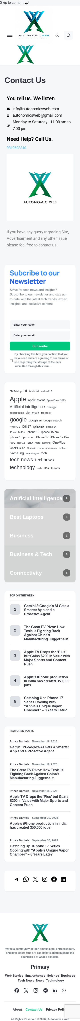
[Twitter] (26, 990)
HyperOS (15, 426)
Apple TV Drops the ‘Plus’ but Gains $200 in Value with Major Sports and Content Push (47, 658)
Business (68, 975)
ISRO (30, 442)
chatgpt (51, 407)
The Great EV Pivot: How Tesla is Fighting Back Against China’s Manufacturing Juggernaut (46, 633)
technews (44, 459)
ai (25, 390)
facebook (46, 412)
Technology (55, 980)
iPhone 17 (42, 437)
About (17, 1009)
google (18, 419)
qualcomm (51, 448)
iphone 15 (33, 432)
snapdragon (32, 453)
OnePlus (58, 442)
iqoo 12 (21, 442)
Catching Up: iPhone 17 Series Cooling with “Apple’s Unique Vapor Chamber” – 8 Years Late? (45, 704)
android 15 (46, 391)
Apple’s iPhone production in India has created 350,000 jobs (46, 681)
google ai (35, 420)
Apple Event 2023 (56, 400)
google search (53, 420)
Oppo (41, 448)
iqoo (12, 442)
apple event (36, 400)
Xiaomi (55, 468)
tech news (21, 459)
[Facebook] (16, 990)
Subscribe (40, 346)
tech (44, 453)
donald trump (17, 412)
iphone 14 (51, 426)
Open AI (31, 448)
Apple (18, 399)
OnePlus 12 (17, 448)
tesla (39, 468)
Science (53, 975)
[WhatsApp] (64, 990)
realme (62, 448)
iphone (38, 426)
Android (34, 391)
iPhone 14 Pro (17, 432)
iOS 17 (26, 426)
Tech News (26, 980)
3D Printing (16, 391)
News (40, 980)
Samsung (17, 453)
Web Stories (14, 975)
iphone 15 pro (50, 432)
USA (46, 468)
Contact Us (34, 1009)
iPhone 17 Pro (59, 437)
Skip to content (12, 2)
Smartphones (35, 975)
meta (37, 442)
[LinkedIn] (55, 990)
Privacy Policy (56, 1009)
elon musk (32, 412)
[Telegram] (45, 990)
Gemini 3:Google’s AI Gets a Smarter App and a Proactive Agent (46, 610)
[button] (10, 35)
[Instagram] (36, 990)
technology (22, 467)
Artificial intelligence (27, 407)
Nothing (46, 442)
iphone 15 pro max (22, 437)
